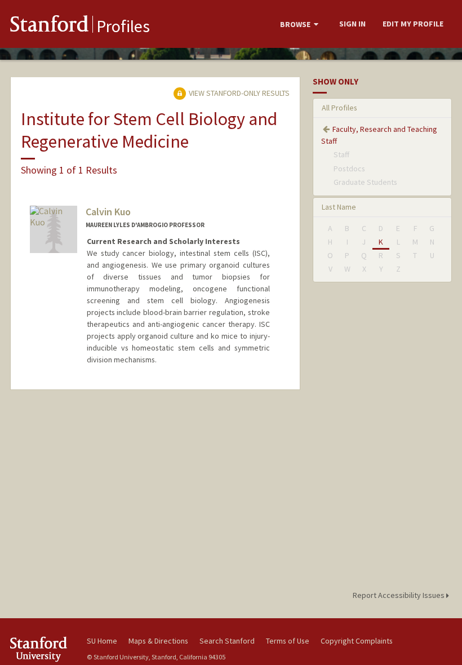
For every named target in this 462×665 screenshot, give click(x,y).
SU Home (102, 641)
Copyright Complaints (357, 641)
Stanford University (41, 649)
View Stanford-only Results (238, 93)
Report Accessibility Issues (399, 595)
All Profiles (339, 108)
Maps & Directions (158, 641)
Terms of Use (287, 641)
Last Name (339, 207)
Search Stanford (227, 641)
